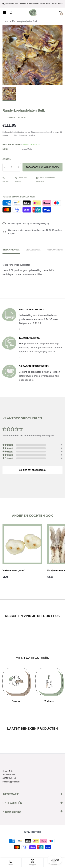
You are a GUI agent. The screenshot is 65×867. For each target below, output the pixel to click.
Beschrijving (11, 249)
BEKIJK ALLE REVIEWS (16, 117)
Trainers (49, 701)
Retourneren (55, 249)
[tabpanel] (32, 55)
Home (5, 21)
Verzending (33, 249)
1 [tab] (32, 81)
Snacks (16, 701)
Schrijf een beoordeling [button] (32, 470)
